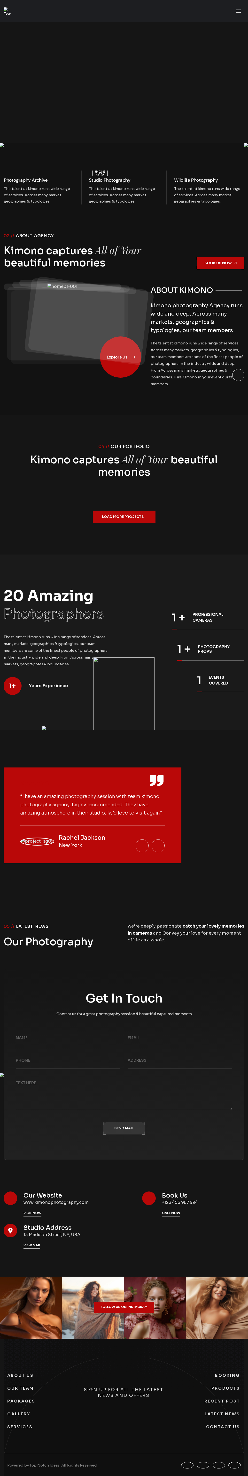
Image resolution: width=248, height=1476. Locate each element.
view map (31, 1245)
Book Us (174, 1195)
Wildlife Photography (196, 180)
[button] (142, 845)
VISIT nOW (32, 1213)
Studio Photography (109, 180)
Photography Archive (26, 180)
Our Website (42, 1195)
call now (171, 1213)
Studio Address (47, 1227)
